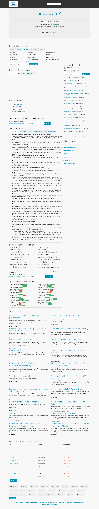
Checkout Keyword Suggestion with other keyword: (22, 61)
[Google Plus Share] (44, 21)
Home (15, 17)
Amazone (34, 49)
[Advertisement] (35, 86)
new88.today (13, 460)
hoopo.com (12, 470)
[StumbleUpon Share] (53, 21)
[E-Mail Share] (57, 21)
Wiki (42, 49)
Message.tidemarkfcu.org (71, 128)
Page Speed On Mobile (40, 131)
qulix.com (12, 476)
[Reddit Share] (55, 21)
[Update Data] (29, 70)
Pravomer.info (21, 17)
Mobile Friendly (52, 131)
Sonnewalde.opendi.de (70, 90)
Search (63, 4)
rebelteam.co (13, 451)
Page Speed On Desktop (26, 131)
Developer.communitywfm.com (72, 86)
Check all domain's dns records (15, 114)
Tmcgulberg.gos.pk (70, 103)
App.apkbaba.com (69, 111)
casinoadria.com (13, 447)
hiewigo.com (13, 473)
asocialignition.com (14, 463)
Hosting (40, 3)
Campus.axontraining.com (71, 134)
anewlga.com (13, 466)
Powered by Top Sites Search (42, 507)
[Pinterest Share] (50, 21)
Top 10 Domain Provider (29, 73)
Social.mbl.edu (68, 109)
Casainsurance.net (69, 106)
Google (27, 49)
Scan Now (48, 123)
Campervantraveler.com (71, 120)
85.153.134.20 (68, 80)
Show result (34, 64)
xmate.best (12, 454)
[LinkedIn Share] (48, 21)
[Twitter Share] (46, 21)
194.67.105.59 (21, 104)
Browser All (14, 480)
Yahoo (19, 49)
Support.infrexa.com (70, 137)
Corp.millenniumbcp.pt (70, 83)
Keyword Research (24, 3)
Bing (13, 49)
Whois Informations (15, 73)
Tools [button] (45, 3)
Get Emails (86, 74)
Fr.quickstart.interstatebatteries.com (74, 93)
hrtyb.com (12, 457)
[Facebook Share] (42, 21)
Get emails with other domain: (71, 72)
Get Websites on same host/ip (16, 123)
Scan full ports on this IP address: (17, 276)
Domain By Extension (33, 3)
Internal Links (14, 131)
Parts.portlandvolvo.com (71, 97)
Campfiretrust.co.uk (70, 114)
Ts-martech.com (69, 117)
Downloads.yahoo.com (70, 131)
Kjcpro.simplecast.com (70, 100)
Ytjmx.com (67, 125)
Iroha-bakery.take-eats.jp (71, 122)
